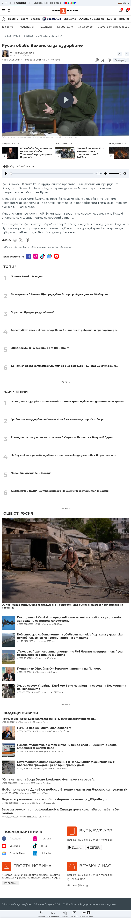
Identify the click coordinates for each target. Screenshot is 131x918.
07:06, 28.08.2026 (10, 817)
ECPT (65, 904)
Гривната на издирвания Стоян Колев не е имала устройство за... (58, 419)
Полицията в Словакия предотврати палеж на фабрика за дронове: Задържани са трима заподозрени (69, 619)
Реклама (65, 382)
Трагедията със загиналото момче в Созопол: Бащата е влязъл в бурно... (63, 437)
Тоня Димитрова (24, 52)
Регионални (26, 26)
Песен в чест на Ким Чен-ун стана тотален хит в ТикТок (90, 153)
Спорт (35, 18)
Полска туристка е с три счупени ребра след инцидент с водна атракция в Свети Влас (67, 746)
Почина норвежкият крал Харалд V (44, 728)
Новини (13, 18)
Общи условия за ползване (16, 904)
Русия (16, 36)
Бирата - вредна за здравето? (32, 312)
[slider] (51, 173)
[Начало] (4, 19)
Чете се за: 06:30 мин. (31, 803)
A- (127, 54)
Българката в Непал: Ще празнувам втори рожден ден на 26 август (59, 294)
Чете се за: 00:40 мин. (31, 817)
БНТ (4, 2)
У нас (45, 722)
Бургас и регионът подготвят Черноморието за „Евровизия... (56, 799)
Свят (24, 18)
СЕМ (57, 904)
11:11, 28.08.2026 (10, 722)
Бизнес (111, 18)
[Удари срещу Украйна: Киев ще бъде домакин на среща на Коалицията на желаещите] (8, 691)
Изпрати (10, 882)
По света (27, 36)
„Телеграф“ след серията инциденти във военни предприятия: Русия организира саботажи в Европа (70, 653)
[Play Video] (65, 100)
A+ (119, 54)
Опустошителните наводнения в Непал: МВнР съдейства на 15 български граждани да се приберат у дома (66, 764)
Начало (7, 36)
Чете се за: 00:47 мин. (47, 731)
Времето (69, 18)
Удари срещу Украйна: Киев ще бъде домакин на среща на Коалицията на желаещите (71, 687)
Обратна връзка (43, 904)
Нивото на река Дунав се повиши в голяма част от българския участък (64, 789)
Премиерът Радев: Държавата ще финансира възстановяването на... (49, 718)
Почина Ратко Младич (27, 276)
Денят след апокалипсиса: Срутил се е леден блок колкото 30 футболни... (64, 365)
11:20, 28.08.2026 (26, 752)
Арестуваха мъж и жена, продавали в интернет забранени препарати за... (64, 330)
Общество (85, 26)
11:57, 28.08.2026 (10, 783)
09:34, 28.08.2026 (10, 793)
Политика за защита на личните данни (93, 904)
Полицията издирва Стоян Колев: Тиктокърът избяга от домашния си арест (67, 401)
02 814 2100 (78, 879)
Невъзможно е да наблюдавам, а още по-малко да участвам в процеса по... (64, 455)
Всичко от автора (20, 55)
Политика (45, 26)
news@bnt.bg (79, 885)
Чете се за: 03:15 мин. (30, 783)
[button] (86, 914)
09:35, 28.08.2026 (10, 803)
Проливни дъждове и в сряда (31, 473)
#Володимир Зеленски (44, 247)
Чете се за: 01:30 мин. (45, 769)
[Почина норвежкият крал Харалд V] (8, 733)
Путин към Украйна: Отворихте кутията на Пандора (59, 668)
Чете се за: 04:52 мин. (29, 722)
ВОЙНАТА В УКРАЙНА (49, 36)
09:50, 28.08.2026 (26, 731)
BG (125, 2)
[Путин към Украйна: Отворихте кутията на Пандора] (8, 674)
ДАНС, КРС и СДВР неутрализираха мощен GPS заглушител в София (59, 490)
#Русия (8, 247)
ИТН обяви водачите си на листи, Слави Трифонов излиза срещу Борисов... (36, 153)
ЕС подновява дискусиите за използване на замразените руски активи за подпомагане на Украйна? (62, 606)
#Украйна (66, 247)
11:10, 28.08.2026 (25, 769)
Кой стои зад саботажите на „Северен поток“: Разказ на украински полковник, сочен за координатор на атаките (70, 636)
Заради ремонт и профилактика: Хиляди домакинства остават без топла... (61, 811)
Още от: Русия (18, 513)
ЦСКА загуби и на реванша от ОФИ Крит (40, 348)
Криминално (65, 26)
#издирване (21, 247)
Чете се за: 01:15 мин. (31, 793)
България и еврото (91, 18)
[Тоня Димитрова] (6, 54)
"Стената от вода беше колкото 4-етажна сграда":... (49, 779)
